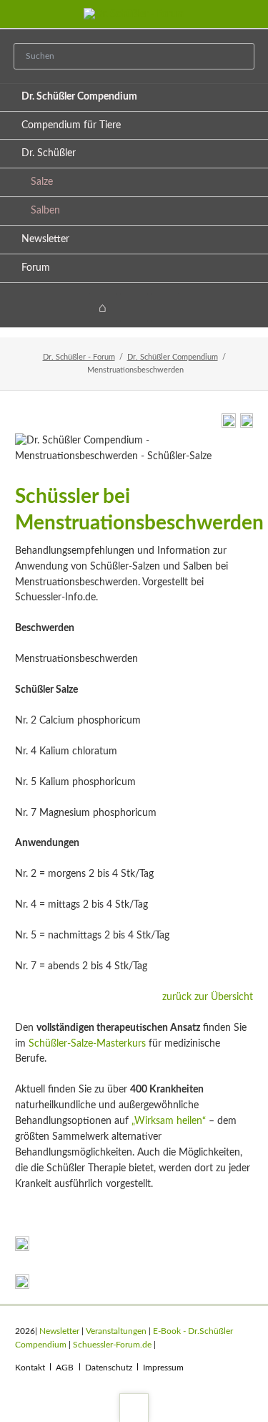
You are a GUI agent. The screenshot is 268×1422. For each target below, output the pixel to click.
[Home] (103, 307)
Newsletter (45, 239)
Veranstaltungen (116, 1331)
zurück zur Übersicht (207, 997)
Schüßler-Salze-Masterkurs (87, 1044)
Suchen (239, 57)
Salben (45, 211)
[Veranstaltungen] (134, 307)
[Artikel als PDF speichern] (246, 425)
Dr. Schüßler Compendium (79, 97)
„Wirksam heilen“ (168, 1121)
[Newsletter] (165, 307)
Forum (35, 268)
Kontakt (30, 1367)
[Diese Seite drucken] (229, 425)
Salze (42, 182)
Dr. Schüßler (48, 153)
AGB (65, 1367)
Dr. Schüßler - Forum (79, 357)
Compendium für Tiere (71, 125)
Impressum (163, 1367)
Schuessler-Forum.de (112, 1344)
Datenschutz (108, 1367)
